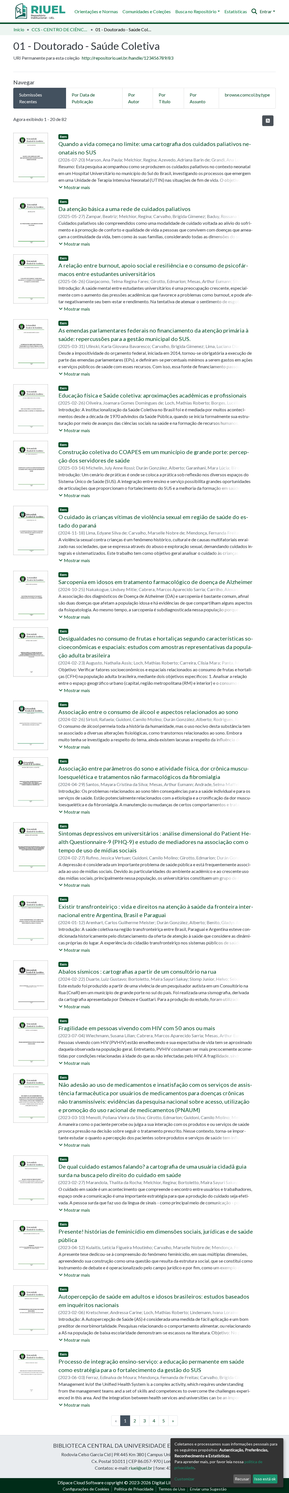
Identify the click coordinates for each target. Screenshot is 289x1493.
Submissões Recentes (30, 98)
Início (19, 29)
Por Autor (133, 98)
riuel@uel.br (140, 1467)
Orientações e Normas (96, 11)
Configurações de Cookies (86, 1489)
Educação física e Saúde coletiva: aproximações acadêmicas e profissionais (152, 395)
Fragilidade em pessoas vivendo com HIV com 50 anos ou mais (136, 1028)
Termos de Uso (171, 1489)
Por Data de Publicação (83, 98)
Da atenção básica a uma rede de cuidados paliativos (124, 208)
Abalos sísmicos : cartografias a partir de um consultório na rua (137, 971)
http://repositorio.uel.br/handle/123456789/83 (127, 57)
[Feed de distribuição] (267, 120)
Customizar (184, 1478)
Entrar (266, 11)
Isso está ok (265, 1478)
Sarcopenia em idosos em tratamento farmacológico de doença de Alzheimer (155, 581)
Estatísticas (235, 11)
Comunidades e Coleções (146, 11)
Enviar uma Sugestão (208, 1489)
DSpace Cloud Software (81, 1482)
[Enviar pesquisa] (254, 11)
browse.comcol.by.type (247, 94)
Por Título (164, 98)
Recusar (242, 1478)
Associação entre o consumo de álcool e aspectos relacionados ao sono (148, 711)
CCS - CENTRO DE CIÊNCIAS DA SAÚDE (60, 29)
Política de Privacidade (134, 1489)
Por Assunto (197, 98)
